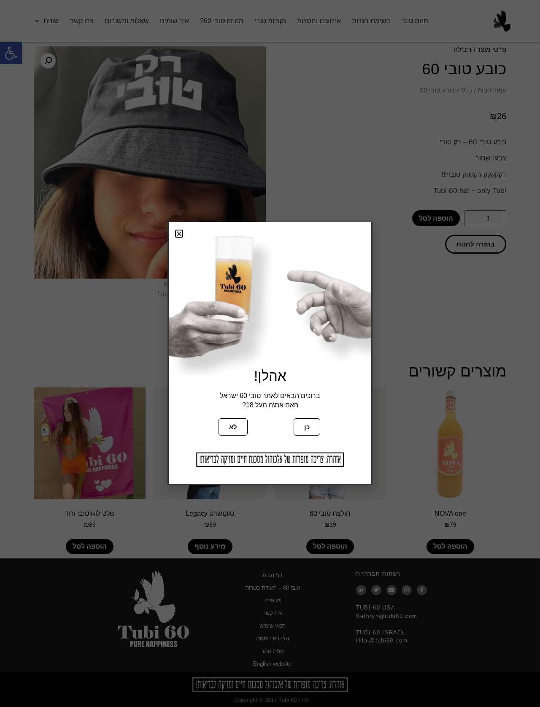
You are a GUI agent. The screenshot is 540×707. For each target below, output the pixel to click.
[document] (270, 353)
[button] (179, 233)
